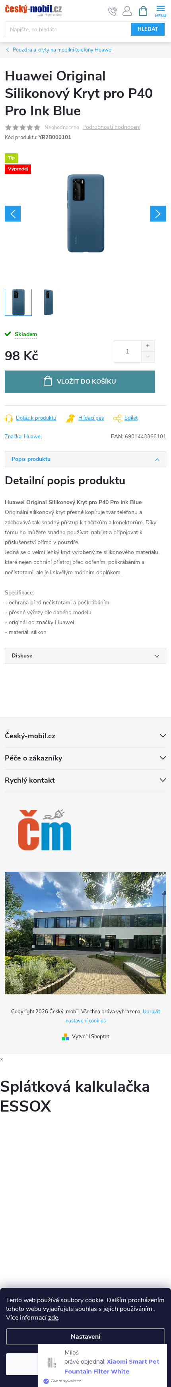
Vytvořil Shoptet (90, 1036)
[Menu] (160, 10)
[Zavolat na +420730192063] (113, 11)
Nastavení (85, 1336)
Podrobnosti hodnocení (111, 127)
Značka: (23, 436)
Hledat (148, 29)
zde (53, 1317)
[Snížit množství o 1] (147, 357)
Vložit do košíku (86, 381)
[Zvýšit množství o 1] (147, 346)
